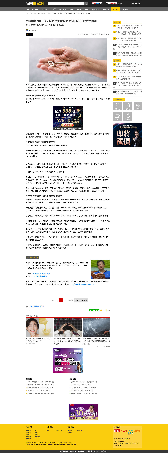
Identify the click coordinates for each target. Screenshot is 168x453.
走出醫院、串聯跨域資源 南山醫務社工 (40, 385)
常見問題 (70, 432)
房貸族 (127, 109)
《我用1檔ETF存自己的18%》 (84, 284)
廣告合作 (73, 451)
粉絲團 (120, 3)
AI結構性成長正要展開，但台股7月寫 (39, 390)
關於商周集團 (64, 451)
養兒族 (138, 109)
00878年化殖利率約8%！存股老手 (82, 390)
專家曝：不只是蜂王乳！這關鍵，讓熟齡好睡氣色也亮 (39, 340)
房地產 (27, 434)
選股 (48, 430)
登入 (139, 3)
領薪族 (117, 109)
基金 (36, 434)
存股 (32, 306)
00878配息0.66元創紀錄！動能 (81, 385)
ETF (36, 430)
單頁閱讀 (83, 300)
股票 (36, 432)
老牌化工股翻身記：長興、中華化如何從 (40, 382)
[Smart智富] (124, 431)
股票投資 (36, 306)
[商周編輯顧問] (130, 433)
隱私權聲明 (81, 451)
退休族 (117, 119)
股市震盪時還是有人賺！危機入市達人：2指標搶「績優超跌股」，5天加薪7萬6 (96, 341)
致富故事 (28, 432)
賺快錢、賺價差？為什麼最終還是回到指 (84, 393)
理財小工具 (59, 430)
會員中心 (70, 430)
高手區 (127, 119)
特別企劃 (37, 436)
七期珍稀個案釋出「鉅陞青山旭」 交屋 (40, 387)
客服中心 (79, 430)
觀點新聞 (28, 430)
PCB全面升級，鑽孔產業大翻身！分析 (83, 387)
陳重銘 (42, 306)
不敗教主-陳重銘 (40, 276)
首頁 (30, 9)
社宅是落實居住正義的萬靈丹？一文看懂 (40, 393)
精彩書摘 (28, 438)
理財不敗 (31, 30)
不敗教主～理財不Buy (41, 274)
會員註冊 (134, 3)
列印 (109, 310)
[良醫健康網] (130, 430)
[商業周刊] (117, 430)
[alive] (137, 430)
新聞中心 (96, 451)
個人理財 (28, 436)
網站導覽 (104, 451)
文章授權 (89, 451)
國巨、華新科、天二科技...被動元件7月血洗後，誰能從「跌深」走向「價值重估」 (127, 47)
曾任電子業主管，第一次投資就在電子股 (84, 382)
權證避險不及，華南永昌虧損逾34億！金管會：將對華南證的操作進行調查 (67, 341)
